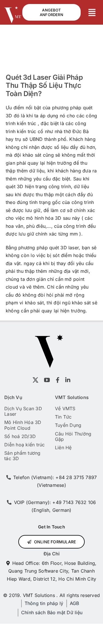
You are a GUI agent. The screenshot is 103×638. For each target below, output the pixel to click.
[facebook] (58, 380)
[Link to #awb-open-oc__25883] (92, 13)
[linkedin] (67, 380)
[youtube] (47, 380)
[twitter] (35, 380)
